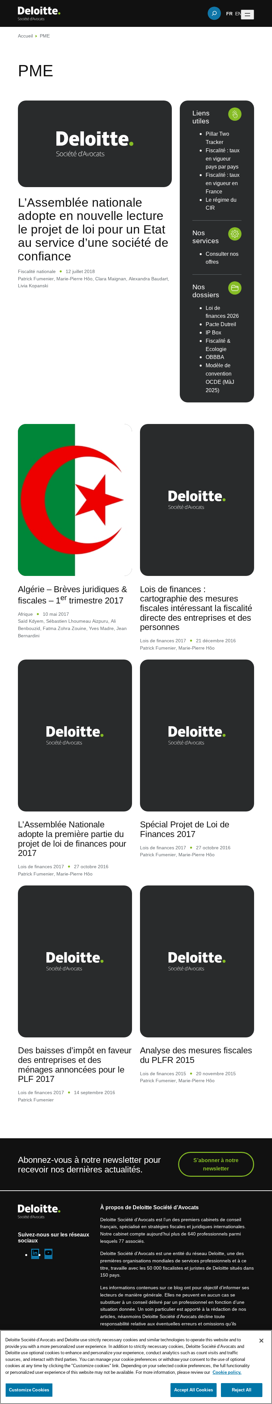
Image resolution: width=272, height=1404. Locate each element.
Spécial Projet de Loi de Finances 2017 (184, 828)
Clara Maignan (110, 278)
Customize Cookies (29, 1390)
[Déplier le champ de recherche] (214, 13)
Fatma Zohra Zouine (64, 628)
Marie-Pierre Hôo (74, 278)
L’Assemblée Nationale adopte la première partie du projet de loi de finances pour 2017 (72, 838)
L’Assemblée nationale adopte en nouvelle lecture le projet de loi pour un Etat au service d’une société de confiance (93, 228)
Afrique (25, 614)
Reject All (241, 1390)
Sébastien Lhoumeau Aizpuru (77, 621)
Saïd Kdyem (30, 621)
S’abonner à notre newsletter (215, 1164)
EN (238, 13)
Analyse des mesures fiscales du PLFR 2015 (196, 1054)
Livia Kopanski (33, 285)
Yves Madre (101, 628)
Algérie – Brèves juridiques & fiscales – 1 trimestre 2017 (72, 594)
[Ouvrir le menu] (247, 15)
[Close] (261, 1340)
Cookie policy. (227, 1372)
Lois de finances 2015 (163, 1073)
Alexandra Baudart (148, 278)
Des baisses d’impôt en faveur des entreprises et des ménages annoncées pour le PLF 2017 (75, 1064)
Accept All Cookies (193, 1390)
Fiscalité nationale (37, 271)
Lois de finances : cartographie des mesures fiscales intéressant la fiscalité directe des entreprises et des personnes (196, 608)
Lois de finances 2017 (163, 640)
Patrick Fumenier (36, 278)
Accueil (25, 36)
